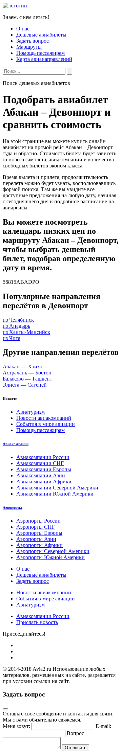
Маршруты (29, 47)
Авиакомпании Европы (43, 469)
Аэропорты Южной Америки (50, 557)
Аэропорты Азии (36, 539)
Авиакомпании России (42, 457)
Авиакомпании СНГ (40, 463)
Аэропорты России (38, 521)
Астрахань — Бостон (27, 372)
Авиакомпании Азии (40, 475)
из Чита (11, 338)
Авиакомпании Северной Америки (57, 487)
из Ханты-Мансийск (26, 332)
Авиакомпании (15, 444)
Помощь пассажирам (40, 53)
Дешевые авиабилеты (41, 35)
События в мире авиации (45, 424)
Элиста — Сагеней (25, 385)
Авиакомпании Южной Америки (55, 494)
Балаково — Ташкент (27, 379)
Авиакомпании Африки (44, 481)
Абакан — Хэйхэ (22, 366)
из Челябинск (18, 320)
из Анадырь (16, 326)
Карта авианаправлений (44, 59)
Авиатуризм (30, 412)
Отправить (75, 747)
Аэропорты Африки (39, 545)
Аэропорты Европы (39, 533)
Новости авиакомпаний (43, 418)
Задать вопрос (32, 41)
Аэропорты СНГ (35, 527)
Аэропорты (12, 507)
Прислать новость (37, 622)
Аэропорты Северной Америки (52, 551)
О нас (22, 28)
